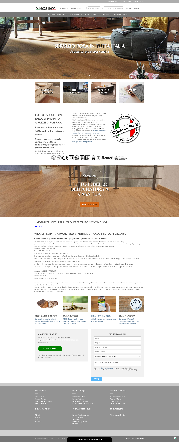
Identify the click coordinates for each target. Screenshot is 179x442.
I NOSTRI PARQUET (89, 204)
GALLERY (122, 1)
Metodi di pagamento (79, 421)
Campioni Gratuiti (91, 14)
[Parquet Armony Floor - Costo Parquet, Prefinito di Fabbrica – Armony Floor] (46, 7)
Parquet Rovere (40, 399)
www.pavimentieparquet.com (82, 142)
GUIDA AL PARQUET (133, 1)
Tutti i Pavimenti (40, 403)
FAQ (143, 1)
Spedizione (76, 419)
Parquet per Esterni (78, 397)
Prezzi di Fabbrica (115, 399)
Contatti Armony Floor (117, 403)
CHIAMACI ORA (50, 348)
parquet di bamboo (99, 131)
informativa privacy (107, 368)
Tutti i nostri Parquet (56, 14)
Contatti (127, 14)
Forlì (36, 419)
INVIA (96, 379)
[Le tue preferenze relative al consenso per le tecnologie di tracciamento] (175, 438)
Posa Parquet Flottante (80, 401)
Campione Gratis (115, 401)
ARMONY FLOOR (112, 1)
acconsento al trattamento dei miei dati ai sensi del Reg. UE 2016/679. (116, 370)
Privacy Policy (130, 438)
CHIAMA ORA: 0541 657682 (101, 316)
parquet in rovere (78, 133)
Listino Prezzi (106, 14)
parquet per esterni (92, 133)
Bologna (38, 421)
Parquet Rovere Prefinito (43, 401)
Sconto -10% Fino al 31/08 (113, 8)
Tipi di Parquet (75, 14)
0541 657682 (120, 415)
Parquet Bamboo (40, 397)
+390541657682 (95, 8)
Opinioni (117, 14)
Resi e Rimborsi (77, 417)
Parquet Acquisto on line (80, 415)
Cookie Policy (139, 438)
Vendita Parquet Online (118, 397)
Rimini (37, 415)
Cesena (37, 417)
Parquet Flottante (78, 399)
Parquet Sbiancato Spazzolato (82, 403)
